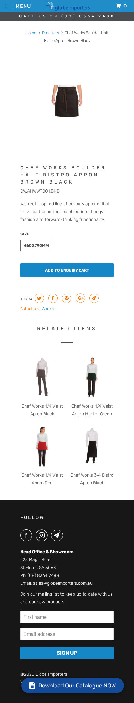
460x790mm (36, 245)
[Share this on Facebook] (52, 298)
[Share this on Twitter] (38, 298)
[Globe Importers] (67, 6)
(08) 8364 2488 (43, 575)
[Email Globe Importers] (58, 535)
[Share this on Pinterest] (65, 298)
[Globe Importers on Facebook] (27, 535)
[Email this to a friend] (93, 298)
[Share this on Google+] (79, 298)
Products (50, 32)
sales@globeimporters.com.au (63, 583)
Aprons (48, 308)
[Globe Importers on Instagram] (43, 535)
